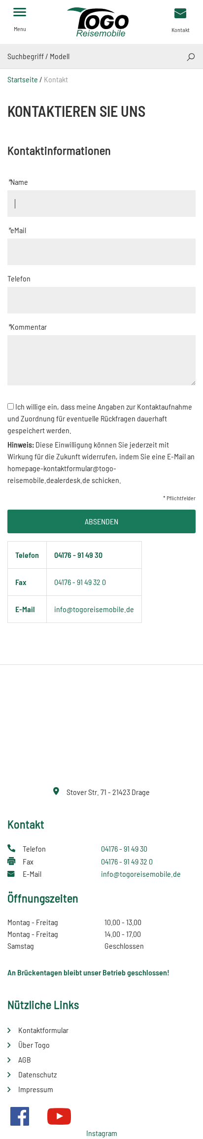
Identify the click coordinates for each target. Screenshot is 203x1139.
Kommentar (27, 326)
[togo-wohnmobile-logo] (101, 21)
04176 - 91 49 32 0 (80, 582)
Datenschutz (37, 1074)
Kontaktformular (43, 1030)
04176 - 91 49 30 (78, 554)
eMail (16, 230)
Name (17, 181)
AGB (24, 1059)
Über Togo (34, 1044)
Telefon (19, 278)
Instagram (101, 1133)
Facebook (19, 1116)
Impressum (35, 1089)
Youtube (59, 1116)
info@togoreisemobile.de (94, 609)
